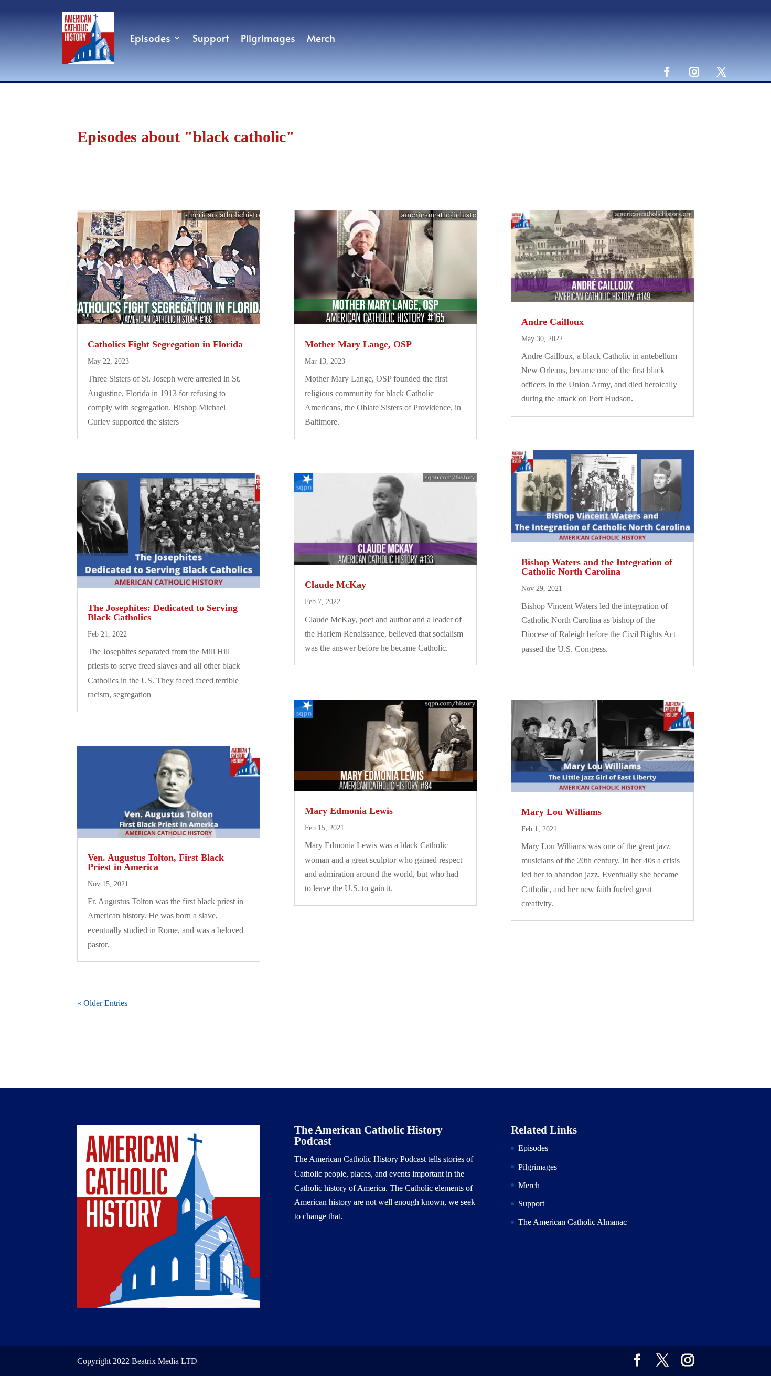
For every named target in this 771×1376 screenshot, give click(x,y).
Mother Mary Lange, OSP (358, 344)
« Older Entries (102, 1003)
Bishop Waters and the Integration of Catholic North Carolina (596, 567)
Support (210, 38)
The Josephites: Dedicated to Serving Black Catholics (163, 612)
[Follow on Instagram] (694, 71)
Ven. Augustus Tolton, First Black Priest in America (156, 862)
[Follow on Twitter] (721, 71)
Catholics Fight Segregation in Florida (165, 344)
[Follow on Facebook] (667, 71)
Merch (321, 38)
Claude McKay (335, 584)
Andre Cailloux (552, 321)
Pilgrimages (268, 38)
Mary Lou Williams (561, 812)
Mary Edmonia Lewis (349, 811)
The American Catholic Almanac (572, 1222)
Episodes (150, 38)
